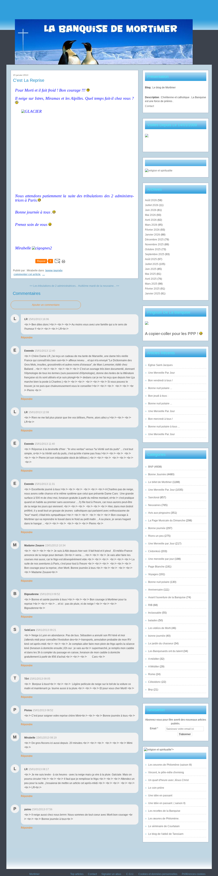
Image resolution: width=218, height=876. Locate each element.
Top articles (76, 874)
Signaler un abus (111, 874)
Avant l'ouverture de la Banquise (167, 597)
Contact (149, 106)
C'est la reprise (28, 80)
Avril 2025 (151, 278)
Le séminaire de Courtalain (164, 826)
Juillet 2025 (152, 264)
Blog (148, 87)
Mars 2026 (151, 224)
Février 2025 (152, 288)
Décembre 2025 (154, 239)
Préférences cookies (193, 874)
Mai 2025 (150, 273)
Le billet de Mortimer (160, 482)
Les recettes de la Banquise (164, 810)
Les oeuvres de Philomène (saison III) (170, 764)
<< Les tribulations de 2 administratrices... (53, 285)
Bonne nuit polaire (158, 582)
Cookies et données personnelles (157, 874)
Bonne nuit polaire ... (160, 388)
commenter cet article (27, 274)
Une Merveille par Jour (161, 543)
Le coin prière (156, 787)
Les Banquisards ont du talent (165, 651)
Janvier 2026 (153, 234)
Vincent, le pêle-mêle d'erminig (166, 772)
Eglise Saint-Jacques (160, 365)
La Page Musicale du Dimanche (166, 520)
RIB (150, 605)
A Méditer (153, 666)
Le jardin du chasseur (160, 643)
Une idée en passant (160, 795)
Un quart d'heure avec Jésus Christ (168, 780)
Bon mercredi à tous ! (160, 418)
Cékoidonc (154, 681)
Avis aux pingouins (159, 512)
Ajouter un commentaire (46, 304)
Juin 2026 (151, 210)
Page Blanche (156, 566)
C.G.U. (130, 874)
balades (153, 620)
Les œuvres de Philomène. (163, 818)
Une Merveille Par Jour (161, 372)
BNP (150, 466)
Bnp (150, 689)
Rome (151, 674)
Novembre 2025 (154, 244)
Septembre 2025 (155, 254)
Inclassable (154, 612)
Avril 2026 (151, 219)
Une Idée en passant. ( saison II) (166, 803)
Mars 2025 (151, 283)
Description (152, 97)
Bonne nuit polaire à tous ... (164, 426)
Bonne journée (156, 528)
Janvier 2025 (153, 293)
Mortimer (34, 874)
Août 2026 (151, 200)
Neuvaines (154, 505)
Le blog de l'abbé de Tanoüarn (166, 833)
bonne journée (156, 635)
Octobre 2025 (153, 249)
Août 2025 (151, 259)
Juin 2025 (151, 269)
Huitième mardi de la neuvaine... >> (98, 285)
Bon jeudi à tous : (158, 395)
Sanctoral (153, 497)
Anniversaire (155, 589)
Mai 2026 (150, 215)
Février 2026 (152, 229)
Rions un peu (156, 535)
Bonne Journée (54, 270)
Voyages (153, 574)
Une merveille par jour (161, 558)
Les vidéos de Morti (159, 628)
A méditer (153, 658)
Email (153, 728)
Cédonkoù (154, 551)
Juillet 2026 (152, 205)
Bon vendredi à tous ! (160, 380)
